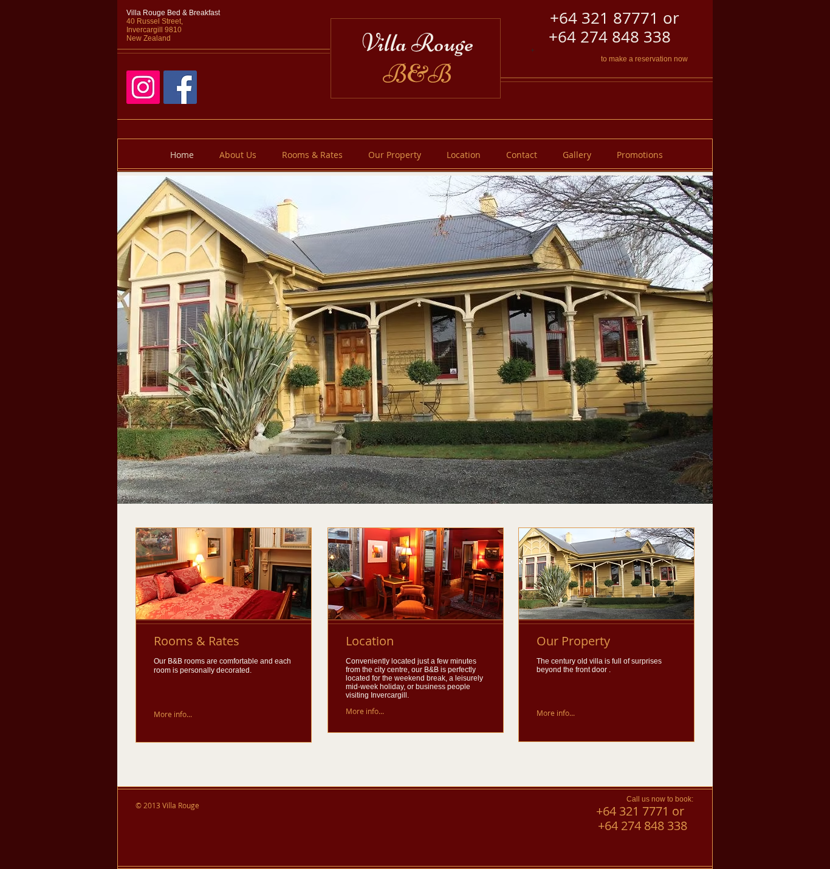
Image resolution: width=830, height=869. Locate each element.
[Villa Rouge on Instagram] (143, 87)
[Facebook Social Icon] (180, 87)
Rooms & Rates (196, 641)
